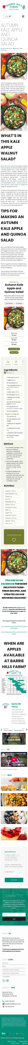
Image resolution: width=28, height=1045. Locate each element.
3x (10, 372)
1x (5, 372)
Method (16, 364)
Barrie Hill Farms (6, 166)
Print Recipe (9, 303)
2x (7, 372)
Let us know (10, 535)
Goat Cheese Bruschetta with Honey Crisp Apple (14, 633)
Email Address (9, 872)
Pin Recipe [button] (19, 303)
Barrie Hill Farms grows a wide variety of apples (14, 184)
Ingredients (8, 364)
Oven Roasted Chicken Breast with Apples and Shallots (14, 627)
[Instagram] (3, 980)
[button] (23, 16)
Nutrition (23, 364)
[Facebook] (7, 980)
